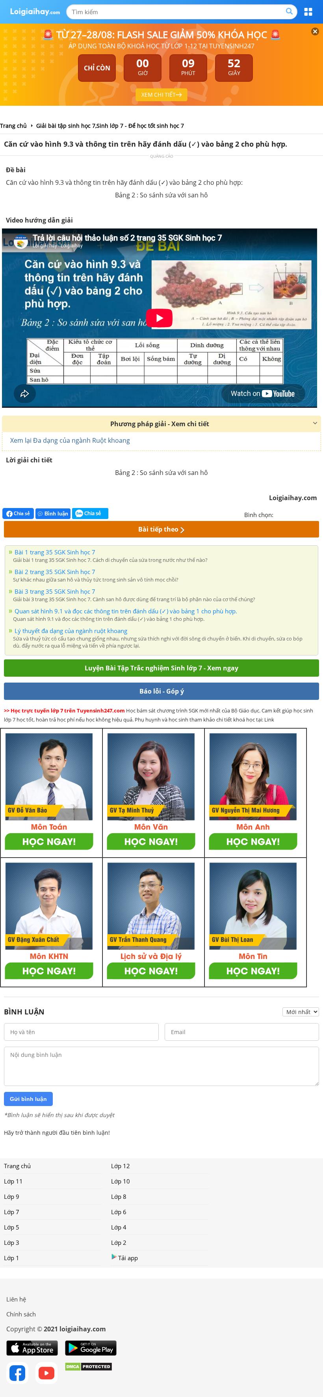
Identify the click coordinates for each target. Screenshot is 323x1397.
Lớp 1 (11, 1258)
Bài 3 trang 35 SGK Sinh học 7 (55, 591)
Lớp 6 (118, 1212)
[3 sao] (298, 514)
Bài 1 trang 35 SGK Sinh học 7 (55, 552)
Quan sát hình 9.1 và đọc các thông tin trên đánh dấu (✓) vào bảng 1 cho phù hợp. (126, 611)
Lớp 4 (118, 1227)
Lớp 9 (11, 1196)
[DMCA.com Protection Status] (88, 1373)
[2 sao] (289, 514)
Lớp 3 (11, 1242)
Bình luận (56, 514)
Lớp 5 (11, 1227)
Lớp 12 (120, 1166)
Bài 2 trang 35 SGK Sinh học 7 (55, 572)
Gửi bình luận (28, 1099)
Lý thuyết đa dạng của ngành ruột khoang (71, 631)
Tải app (128, 1258)
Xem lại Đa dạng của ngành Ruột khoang (70, 440)
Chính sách (21, 1314)
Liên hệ (16, 1299)
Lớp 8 (118, 1196)
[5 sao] (317, 514)
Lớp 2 (118, 1242)
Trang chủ (17, 1166)
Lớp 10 (120, 1181)
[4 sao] (308, 514)
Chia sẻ (21, 513)
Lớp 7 (11, 1212)
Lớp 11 (13, 1181)
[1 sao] (279, 514)
